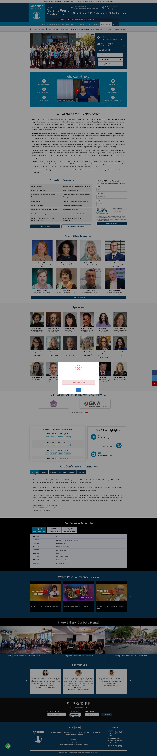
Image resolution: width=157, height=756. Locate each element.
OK (78, 390)
